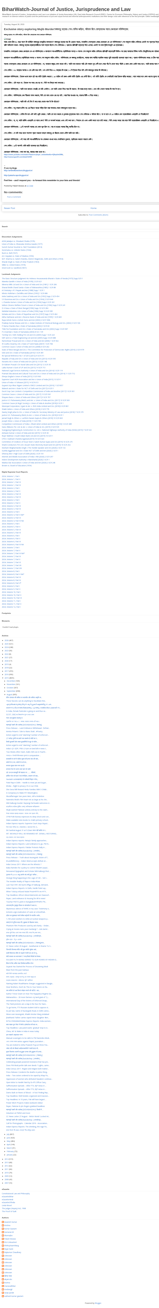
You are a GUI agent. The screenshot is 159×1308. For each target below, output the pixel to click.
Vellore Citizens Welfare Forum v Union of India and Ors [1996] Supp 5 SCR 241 (33, 305)
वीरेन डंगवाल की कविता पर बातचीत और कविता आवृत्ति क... (24, 697)
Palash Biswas (10, 1239)
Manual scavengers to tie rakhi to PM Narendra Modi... (28, 1038)
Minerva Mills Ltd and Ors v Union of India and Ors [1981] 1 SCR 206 (29, 284)
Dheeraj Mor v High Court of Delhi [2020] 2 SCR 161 (23, 453)
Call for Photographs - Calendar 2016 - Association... (27, 1123)
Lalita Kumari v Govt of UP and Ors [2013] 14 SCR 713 (23, 367)
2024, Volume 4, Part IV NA (13, 521)
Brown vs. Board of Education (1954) (17, 465)
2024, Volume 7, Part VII (11, 565)
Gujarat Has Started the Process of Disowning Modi (27, 966)
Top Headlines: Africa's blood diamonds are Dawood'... (28, 895)
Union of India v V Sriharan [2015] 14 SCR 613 (20, 382)
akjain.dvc (8, 1279)
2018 (7, 667)
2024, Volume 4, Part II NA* (13, 515)
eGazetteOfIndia (8, 1202)
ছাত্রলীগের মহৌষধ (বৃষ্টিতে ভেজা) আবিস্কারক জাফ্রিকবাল (22, 806)
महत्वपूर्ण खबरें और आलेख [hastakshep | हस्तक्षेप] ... (23, 851)
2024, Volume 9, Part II (11, 589)
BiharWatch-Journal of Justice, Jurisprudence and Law (66, 9)
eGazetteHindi (7, 1199)
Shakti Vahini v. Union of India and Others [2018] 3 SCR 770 (25, 409)
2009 (7, 1176)
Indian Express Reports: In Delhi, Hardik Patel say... (26, 888)
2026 (7, 640)
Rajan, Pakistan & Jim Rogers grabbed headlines (25, 1106)
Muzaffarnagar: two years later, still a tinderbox (25, 796)
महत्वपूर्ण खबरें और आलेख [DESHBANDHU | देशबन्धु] (24, 854)
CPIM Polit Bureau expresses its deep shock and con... (28, 816)
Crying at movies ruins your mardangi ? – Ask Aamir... (27, 929)
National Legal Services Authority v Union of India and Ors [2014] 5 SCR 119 (32, 370)
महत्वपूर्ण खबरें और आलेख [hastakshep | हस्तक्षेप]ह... (24, 1120)
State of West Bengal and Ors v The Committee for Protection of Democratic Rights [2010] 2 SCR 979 (43, 350)
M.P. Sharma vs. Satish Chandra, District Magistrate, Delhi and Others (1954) (32, 259)
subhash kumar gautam (13, 1296)
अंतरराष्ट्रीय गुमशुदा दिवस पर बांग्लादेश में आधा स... (21, 905)
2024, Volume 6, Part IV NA (13, 544)
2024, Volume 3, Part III (11, 506)
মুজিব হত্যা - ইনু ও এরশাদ (13, 939)
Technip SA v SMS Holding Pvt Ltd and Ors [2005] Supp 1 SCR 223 (28, 335)
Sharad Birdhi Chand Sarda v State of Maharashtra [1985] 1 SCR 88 (29, 287)
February (10, 1151)
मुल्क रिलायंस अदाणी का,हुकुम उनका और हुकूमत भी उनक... (24, 1051)
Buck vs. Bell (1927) (10, 253)
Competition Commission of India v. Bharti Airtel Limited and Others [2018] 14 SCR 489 (37, 424)
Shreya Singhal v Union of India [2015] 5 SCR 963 (21, 376)
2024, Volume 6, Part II (11, 538)
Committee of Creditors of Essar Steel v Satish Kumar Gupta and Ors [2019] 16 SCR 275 (37, 442)
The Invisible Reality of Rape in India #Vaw (23, 881)
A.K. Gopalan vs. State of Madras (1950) (18, 256)
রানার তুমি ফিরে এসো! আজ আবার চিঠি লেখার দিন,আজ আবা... (23, 932)
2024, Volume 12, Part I (11, 607)
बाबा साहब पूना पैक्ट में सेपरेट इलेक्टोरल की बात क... (22, 1024)
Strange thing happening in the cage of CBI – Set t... (26, 878)
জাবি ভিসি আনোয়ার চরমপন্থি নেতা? (16, 973)
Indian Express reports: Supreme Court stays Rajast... (27, 823)
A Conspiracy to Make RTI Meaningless (22, 793)
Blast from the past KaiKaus (17, 970)
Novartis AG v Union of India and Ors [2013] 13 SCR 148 (24, 361)
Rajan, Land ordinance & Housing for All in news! (25, 898)
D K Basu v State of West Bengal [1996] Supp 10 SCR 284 (25, 308)
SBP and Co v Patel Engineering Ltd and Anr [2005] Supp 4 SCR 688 (29, 338)
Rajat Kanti (8, 1249)
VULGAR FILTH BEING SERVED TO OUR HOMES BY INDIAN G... (31, 959)
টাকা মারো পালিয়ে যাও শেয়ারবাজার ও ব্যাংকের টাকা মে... (22, 827)
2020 (7, 661)
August (10, 694)
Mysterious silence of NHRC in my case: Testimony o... (28, 908)
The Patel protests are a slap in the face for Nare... (26, 1004)
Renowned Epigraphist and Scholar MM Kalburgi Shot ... (28, 871)
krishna (7, 1283)
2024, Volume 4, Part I (11, 512)
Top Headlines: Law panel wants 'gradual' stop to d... (27, 1028)
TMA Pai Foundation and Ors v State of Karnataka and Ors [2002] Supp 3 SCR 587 (35, 329)
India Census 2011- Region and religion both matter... (27, 1069)
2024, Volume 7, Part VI (11, 562)
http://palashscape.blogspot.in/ (16, 175)
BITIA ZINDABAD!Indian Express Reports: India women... (29, 1021)
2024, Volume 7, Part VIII (12, 568)
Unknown (8, 1256)
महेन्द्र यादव (8, 1276)
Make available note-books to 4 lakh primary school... (27, 820)
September (11, 691)
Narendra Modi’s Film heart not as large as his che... (27, 799)
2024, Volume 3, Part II (11, 503)
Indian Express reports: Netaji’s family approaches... (26, 840)
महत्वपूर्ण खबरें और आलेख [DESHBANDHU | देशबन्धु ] (24, 1055)
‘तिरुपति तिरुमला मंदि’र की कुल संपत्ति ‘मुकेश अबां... (21, 949)
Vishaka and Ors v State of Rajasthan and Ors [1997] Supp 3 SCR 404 (29, 314)
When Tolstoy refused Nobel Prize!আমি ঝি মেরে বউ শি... (26, 891)
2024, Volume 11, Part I (11, 601)
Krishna (7, 1225)
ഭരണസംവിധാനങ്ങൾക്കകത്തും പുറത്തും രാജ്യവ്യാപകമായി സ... (33, 707)
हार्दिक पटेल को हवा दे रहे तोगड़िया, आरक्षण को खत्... (22, 776)
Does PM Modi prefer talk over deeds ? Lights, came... (28, 1065)
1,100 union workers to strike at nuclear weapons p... (27, 919)
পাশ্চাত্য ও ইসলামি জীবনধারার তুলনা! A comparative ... (23, 755)
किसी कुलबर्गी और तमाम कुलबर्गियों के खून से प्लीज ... (22, 741)
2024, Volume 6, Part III (11, 541)
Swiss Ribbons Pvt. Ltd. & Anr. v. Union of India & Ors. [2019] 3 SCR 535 (30, 427)
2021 (7, 657)
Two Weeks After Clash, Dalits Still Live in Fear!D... (26, 752)
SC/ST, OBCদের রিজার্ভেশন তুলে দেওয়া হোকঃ (20, 714)
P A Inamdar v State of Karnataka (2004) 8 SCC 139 (22, 332)
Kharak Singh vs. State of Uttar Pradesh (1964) (20, 262)
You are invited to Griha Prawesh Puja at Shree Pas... (27, 1045)
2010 (7, 1172)
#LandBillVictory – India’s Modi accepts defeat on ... (26, 861)
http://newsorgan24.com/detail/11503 (18, 157)
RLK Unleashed (10, 1242)
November (11, 684)
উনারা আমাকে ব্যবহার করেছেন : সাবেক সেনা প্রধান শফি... (22, 813)
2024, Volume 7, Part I (11, 547)
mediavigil (8, 1289)
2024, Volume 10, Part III (12, 598)
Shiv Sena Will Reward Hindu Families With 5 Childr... (27, 789)
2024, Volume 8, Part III (11, 577)
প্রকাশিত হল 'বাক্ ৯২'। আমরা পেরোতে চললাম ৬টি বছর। (23, 721)
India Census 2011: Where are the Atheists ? (23, 864)
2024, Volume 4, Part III (11, 518)
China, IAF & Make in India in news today (22, 1031)
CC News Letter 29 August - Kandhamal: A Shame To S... (29, 946)
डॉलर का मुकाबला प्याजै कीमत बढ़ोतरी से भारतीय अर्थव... (23, 915)
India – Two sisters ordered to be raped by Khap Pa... (27, 1075)
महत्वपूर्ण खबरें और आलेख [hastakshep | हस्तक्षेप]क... (24, 936)
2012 (7, 1166)
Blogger (98, 1303)
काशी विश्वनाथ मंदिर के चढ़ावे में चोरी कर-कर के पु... (22, 953)
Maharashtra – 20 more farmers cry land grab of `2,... (27, 997)
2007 (7, 1183)
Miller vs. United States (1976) (14, 265)
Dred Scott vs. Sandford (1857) (14, 268)
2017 (7, 671)
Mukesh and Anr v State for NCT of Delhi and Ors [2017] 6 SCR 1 (28, 388)
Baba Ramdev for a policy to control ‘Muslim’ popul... (27, 868)
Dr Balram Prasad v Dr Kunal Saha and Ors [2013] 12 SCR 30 (26, 364)
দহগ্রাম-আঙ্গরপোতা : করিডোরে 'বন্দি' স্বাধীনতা (19, 980)
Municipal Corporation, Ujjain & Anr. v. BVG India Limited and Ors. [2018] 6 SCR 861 (35, 406)
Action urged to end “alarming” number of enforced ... (27, 735)
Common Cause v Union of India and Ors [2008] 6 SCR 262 (25, 347)
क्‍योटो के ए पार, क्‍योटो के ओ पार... (16, 762)
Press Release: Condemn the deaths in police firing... (27, 1072)
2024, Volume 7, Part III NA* (13, 553)
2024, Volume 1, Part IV (11, 485)
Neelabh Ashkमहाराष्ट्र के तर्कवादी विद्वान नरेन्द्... (22, 779)
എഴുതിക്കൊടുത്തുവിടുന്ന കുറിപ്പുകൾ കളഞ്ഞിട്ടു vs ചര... (29, 704)
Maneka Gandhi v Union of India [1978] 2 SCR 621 (22, 281)
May (9, 1141)
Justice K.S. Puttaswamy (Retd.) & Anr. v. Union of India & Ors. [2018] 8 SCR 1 (33, 415)
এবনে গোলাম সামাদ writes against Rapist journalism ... (25, 1041)
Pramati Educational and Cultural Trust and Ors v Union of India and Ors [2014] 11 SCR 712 (38, 373)
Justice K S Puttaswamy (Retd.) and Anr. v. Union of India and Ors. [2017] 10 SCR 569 (36, 400)
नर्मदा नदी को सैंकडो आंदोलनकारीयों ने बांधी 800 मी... (22, 1048)
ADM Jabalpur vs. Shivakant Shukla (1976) (18, 241)
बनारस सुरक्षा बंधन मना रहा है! (15, 765)
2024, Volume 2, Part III (11, 494)
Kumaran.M (9, 1232)
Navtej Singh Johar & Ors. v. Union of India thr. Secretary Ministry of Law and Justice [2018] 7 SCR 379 (42, 412)
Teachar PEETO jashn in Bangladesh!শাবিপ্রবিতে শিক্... (26, 902)
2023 (7, 650)
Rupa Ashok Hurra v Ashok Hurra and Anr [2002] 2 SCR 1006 (26, 320)
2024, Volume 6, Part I (11, 535)
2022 (7, 654)
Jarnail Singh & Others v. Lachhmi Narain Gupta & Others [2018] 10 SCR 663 (32, 418)
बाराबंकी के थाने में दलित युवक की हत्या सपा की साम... (22, 759)
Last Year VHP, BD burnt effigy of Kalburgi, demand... (27, 885)
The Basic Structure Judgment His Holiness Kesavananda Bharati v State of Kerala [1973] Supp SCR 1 (42, 278)
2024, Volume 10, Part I (11, 592)
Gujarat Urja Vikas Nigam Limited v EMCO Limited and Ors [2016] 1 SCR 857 (32, 385)
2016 (7, 674)
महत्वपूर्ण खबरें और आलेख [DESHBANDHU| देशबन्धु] (24, 725)
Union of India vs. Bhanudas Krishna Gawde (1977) (22, 244)
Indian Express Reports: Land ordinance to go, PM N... (27, 844)
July (8, 1134)
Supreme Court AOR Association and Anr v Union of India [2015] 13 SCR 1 (31, 379)
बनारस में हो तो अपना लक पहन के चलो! (18, 769)
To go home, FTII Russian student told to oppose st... (27, 1007)
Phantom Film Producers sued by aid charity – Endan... (28, 925)
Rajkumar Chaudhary (12, 1252)
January (10, 1155)
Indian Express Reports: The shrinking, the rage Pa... (27, 1126)
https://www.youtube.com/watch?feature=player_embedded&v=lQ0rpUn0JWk (33, 154)
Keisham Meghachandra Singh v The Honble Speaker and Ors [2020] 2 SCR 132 (33, 448)
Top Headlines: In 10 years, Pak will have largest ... (26, 1099)
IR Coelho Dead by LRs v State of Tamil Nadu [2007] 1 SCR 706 (27, 344)
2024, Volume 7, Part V (11, 559)
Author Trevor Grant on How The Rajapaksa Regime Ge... (29, 994)
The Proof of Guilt (9, 1211)
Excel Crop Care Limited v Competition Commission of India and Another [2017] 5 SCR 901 (38, 391)
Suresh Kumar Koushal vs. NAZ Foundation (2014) (22, 247)
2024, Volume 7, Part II (11, 550)
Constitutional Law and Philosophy (16, 1193)
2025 (7, 644)
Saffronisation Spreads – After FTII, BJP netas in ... (26, 1086)
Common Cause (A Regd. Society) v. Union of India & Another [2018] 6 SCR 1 (33, 403)
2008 (7, 1179)
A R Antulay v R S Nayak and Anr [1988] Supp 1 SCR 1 (23, 290)
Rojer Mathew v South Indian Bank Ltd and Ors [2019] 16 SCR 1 (27, 436)
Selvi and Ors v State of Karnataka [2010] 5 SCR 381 (23, 353)
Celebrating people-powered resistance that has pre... (27, 1062)
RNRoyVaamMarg (11, 1246)
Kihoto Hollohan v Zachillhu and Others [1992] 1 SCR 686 (25, 293)
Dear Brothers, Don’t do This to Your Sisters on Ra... (27, 987)
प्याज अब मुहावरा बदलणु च (14, 718)
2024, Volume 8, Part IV (11, 580)
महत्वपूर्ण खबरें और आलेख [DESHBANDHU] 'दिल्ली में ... (24, 1109)
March (9, 1148)
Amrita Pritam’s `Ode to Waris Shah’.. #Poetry (24, 731)
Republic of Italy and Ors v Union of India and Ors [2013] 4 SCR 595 (29, 359)
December (11, 681)
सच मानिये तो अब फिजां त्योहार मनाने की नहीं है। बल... (23, 990)
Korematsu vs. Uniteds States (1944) (16, 250)
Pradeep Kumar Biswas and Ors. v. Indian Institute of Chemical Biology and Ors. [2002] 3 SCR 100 (41, 323)
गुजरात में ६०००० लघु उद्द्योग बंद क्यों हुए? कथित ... (22, 874)
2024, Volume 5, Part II (11, 526)
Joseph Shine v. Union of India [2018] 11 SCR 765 (21, 421)
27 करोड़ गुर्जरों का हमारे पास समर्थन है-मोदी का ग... (22, 738)
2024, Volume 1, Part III (11, 482)
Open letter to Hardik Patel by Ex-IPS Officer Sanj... (26, 1082)
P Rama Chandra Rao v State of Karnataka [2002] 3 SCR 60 (25, 326)
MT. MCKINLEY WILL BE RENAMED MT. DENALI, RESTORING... (31, 833)
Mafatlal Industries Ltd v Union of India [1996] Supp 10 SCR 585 (27, 311)
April (9, 1144)
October (10, 687)
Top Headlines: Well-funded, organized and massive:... (27, 1096)
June (9, 1138)
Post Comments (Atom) (98, 215)
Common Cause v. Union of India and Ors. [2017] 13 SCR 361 (26, 394)
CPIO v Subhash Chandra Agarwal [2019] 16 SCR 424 (23, 439)
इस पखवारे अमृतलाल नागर (14, 1034)
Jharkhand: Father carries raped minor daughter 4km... (27, 1017)
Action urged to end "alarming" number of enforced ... (27, 745)
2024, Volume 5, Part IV (11, 532)
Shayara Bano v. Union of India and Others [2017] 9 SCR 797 (26, 397)
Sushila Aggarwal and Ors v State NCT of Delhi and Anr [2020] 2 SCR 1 (30, 450)
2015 (7, 678)
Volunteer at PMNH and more (18, 1113)
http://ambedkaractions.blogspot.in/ (18, 170)
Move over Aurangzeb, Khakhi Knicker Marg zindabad (27, 1014)
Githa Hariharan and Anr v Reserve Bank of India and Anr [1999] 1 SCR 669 (32, 317)
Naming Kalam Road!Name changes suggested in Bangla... (29, 983)
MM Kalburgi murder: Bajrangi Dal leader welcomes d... (28, 803)
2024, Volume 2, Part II (11, 491)
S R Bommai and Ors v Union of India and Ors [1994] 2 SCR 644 (27, 299)
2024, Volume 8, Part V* (11, 583)
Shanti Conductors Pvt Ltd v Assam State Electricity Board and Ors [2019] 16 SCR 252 (36, 445)
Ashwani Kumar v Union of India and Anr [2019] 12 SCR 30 (25, 433)
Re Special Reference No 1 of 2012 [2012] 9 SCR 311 (23, 356)
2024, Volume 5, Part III (11, 529)
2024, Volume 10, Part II (11, 595)
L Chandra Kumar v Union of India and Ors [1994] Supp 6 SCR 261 (28, 302)
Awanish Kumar (10, 1222)
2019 (7, 664)
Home (94, 208)
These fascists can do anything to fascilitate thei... (26, 701)
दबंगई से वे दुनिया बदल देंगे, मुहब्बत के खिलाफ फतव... (22, 922)
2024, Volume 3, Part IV (11, 509)
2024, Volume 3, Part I (11, 500)
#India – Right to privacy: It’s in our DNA (22, 786)
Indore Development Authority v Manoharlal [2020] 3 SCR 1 (26, 459)
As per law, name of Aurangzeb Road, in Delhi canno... (28, 1011)
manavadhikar (10, 1286)
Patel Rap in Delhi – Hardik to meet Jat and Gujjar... (26, 782)
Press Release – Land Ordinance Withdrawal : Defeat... (28, 728)
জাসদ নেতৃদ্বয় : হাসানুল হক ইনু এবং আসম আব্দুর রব (21, 977)
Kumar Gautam (10, 1229)
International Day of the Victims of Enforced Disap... (27, 1000)
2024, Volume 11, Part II (11, 604)
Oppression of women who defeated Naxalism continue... (29, 1079)
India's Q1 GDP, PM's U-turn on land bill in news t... (26, 748)
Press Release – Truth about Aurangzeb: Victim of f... (27, 857)
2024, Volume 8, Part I (11, 571)
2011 (7, 1169)
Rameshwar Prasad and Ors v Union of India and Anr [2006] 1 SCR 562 (30, 341)
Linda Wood (7, 1205)
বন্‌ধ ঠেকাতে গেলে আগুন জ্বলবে (15, 837)
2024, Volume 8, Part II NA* (13, 574)
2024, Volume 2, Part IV (11, 497)
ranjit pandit (9, 1293)
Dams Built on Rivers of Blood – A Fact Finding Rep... (27, 1092)
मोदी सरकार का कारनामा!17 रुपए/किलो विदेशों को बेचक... (23, 956)
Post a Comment (14, 197)
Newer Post (9, 208)
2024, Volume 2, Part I (11, 488)
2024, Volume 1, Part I (11, 476)
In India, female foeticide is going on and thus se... (26, 711)
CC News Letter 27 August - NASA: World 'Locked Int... (28, 1116)
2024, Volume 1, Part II (11, 479)
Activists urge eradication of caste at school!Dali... (26, 912)
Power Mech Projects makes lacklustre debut (24, 1103)
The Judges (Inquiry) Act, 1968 (14, 1208)
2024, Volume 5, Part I (11, 523)
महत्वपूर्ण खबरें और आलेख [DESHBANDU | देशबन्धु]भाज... (25, 943)
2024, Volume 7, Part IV (11, 556)
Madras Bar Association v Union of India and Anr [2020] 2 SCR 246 (28, 462)
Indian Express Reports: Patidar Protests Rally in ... (26, 847)
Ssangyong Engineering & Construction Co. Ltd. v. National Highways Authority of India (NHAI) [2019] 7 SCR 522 (47, 430)
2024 (7, 647)
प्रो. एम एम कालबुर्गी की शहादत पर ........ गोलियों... (21, 772)
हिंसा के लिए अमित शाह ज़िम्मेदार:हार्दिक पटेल (19, 963)
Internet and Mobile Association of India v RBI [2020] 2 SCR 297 (27, 456)
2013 (7, 1162)
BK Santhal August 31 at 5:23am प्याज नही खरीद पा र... (26, 830)
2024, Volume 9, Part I (11, 586)
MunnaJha (8, 1236)
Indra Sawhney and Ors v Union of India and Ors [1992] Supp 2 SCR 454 (30, 296)
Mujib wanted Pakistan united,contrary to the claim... (27, 810)
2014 (7, 1159)
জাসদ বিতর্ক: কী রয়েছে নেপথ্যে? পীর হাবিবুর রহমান (20, 1130)
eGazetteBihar (7, 1196)
